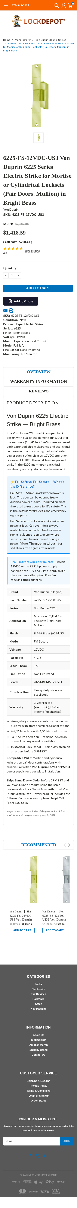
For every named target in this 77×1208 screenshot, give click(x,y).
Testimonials (38, 1040)
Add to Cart (22, 930)
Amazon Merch (38, 1044)
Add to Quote (23, 301)
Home (6, 40)
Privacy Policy (38, 1085)
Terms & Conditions (38, 1090)
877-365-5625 (20, 5)
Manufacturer (23, 40)
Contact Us (38, 1054)
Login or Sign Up (39, 1095)
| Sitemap (51, 1174)
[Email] (5, 310)
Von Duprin (11, 209)
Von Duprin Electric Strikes (51, 40)
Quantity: (10, 268)
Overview (38, 371)
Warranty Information (38, 381)
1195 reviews (32, 250)
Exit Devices (38, 994)
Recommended (38, 844)
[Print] (11, 310)
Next (69, 845)
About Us (38, 1035)
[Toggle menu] (6, 7)
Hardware (38, 999)
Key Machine (38, 1008)
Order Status (38, 1100)
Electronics (39, 989)
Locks (38, 984)
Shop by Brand (38, 1049)
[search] (55, 5)
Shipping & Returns (38, 1081)
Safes (38, 1004)
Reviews (39, 391)
